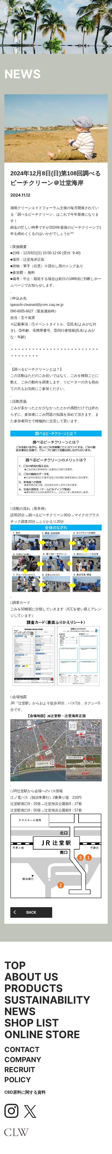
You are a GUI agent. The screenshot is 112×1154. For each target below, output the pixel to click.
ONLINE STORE (42, 1034)
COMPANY (22, 1059)
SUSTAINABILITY (47, 1000)
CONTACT (21, 1049)
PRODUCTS (33, 988)
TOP (15, 965)
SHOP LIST (31, 1022)
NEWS (20, 1011)
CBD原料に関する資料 (25, 1092)
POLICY (17, 1079)
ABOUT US (31, 976)
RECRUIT (19, 1069)
